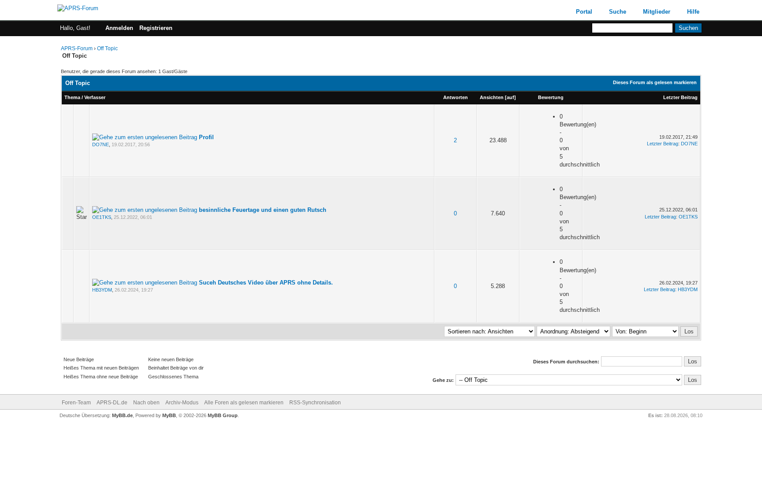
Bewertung (551, 97)
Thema (72, 97)
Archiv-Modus (181, 403)
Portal (584, 11)
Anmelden (119, 28)
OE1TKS (101, 217)
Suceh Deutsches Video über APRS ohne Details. (266, 282)
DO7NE (100, 144)
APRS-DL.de (112, 403)
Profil (206, 137)
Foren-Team (76, 403)
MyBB (169, 415)
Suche (617, 11)
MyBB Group (223, 415)
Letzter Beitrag (680, 97)
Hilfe (693, 11)
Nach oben (146, 403)
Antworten (455, 97)
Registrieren (155, 28)
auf (510, 97)
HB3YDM (102, 289)
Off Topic (107, 48)
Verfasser (94, 97)
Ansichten (492, 97)
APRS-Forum (77, 48)
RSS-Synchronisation (315, 403)
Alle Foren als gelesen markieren (244, 403)
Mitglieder (656, 11)
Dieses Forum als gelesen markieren (655, 82)
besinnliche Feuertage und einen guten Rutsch (262, 210)
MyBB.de (122, 415)
